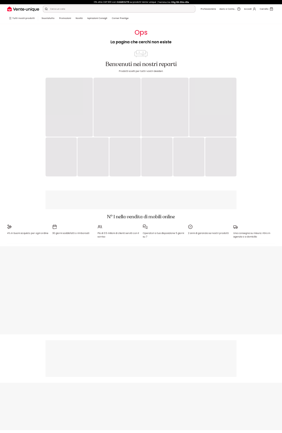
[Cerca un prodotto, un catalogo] (46, 9)
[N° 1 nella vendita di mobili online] (23, 8)
